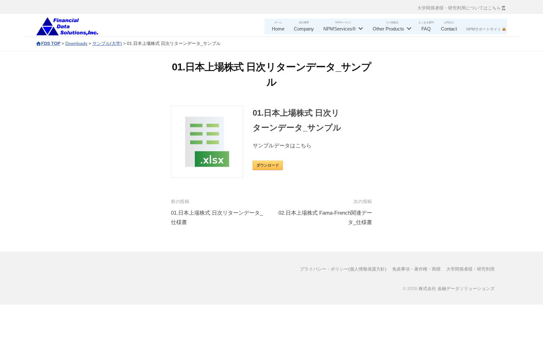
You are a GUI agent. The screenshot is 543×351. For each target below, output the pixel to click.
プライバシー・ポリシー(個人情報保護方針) (343, 268)
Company (304, 28)
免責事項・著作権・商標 (416, 268)
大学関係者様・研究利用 (470, 268)
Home (278, 28)
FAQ (426, 28)
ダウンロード (267, 165)
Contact (449, 28)
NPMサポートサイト (483, 29)
